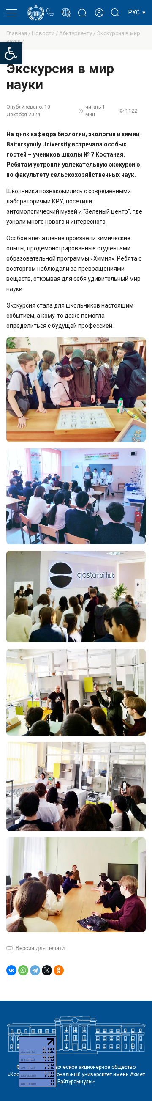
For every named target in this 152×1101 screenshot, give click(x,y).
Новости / (45, 33)
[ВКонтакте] (11, 970)
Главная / (19, 33)
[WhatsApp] (23, 970)
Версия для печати (40, 948)
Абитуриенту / (78, 33)
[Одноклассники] (59, 970)
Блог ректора (82, 8)
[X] (47, 970)
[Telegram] (35, 970)
